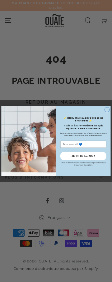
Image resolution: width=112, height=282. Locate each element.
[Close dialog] (107, 109)
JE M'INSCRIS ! (83, 156)
